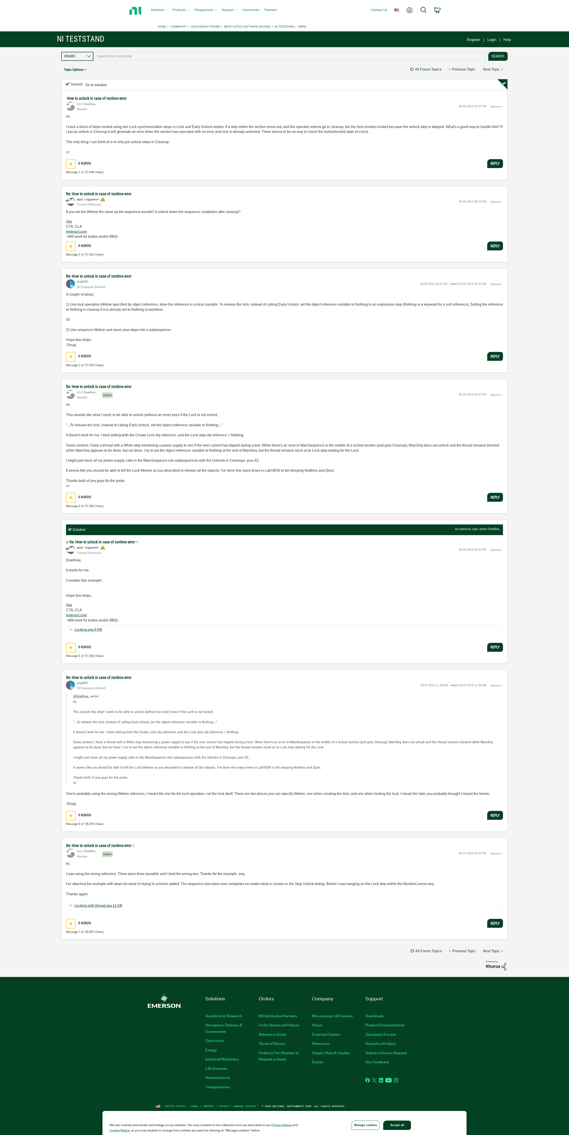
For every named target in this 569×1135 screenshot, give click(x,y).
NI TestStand (284, 26)
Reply (495, 163)
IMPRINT (208, 1106)
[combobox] (289, 56)
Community (178, 26)
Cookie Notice (120, 1130)
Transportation (217, 1086)
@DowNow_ (81, 696)
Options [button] (495, 106)
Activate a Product (380, 1043)
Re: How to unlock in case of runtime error (98, 193)
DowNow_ (494, 529)
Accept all (397, 1125)
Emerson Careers (326, 1034)
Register (473, 40)
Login (491, 40)
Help (507, 40)
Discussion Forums (205, 26)
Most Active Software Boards (247, 26)
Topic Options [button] (74, 69)
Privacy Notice (281, 1125)
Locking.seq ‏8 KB (88, 629)
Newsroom (321, 1043)
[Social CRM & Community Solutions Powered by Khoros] (496, 965)
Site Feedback (377, 1061)
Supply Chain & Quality (331, 1052)
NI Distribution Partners (278, 1015)
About (317, 1024)
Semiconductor (217, 1077)
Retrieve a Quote (272, 1034)
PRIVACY (224, 1106)
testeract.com (76, 231)
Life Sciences (216, 1068)
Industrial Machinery (222, 1058)
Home (162, 26)
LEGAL (194, 1106)
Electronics (214, 1040)
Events (317, 1061)
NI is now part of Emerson (332, 1015)
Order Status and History (279, 1024)
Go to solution (96, 85)
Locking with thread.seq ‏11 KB (98, 906)
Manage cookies (245, 1106)
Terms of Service (272, 1043)
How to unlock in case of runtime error (96, 98)
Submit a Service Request (386, 1052)
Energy (211, 1049)
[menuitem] (159, 11)
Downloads (374, 1015)
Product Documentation (385, 1024)
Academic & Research (223, 1015)
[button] (70, 164)
